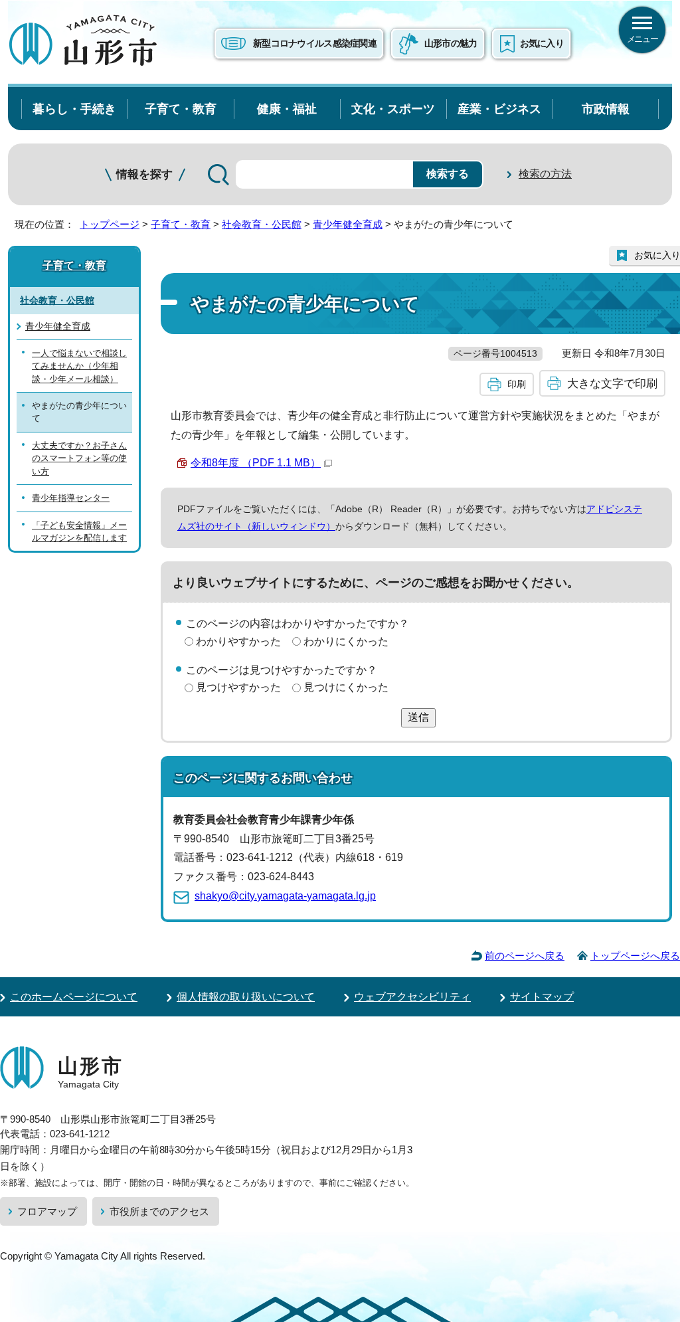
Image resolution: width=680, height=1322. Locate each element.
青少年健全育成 (347, 224)
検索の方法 (545, 173)
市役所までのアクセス (159, 1211)
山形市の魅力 (450, 43)
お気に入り (542, 43)
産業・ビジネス (499, 109)
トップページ (109, 224)
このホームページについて (73, 996)
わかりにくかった (345, 641)
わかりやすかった (238, 641)
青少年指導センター (71, 498)
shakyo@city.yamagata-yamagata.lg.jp (285, 895)
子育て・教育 (180, 109)
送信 (418, 717)
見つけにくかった (345, 687)
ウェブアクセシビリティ (412, 996)
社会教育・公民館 (261, 224)
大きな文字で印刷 (612, 383)
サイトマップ (542, 996)
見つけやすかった (238, 687)
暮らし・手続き (74, 109)
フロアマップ (47, 1211)
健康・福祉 (287, 109)
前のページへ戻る (524, 955)
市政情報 (606, 109)
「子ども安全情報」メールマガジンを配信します (79, 531)
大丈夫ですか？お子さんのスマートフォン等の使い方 (79, 458)
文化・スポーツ (393, 109)
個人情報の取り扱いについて (246, 996)
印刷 (516, 384)
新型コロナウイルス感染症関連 (315, 43)
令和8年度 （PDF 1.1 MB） (256, 462)
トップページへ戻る (635, 955)
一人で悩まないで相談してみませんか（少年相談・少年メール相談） (79, 366)
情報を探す (144, 174)
